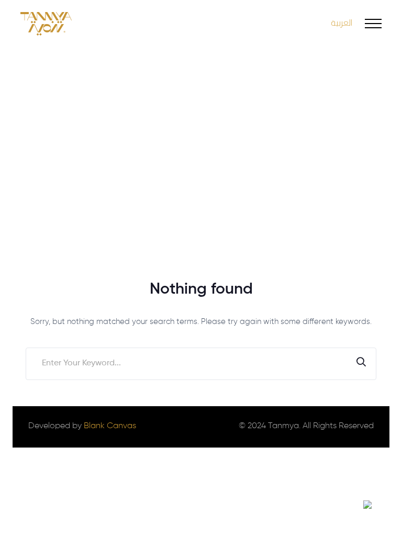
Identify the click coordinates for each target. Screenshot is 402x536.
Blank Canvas (110, 426)
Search (361, 364)
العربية (341, 22)
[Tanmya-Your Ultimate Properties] (46, 24)
